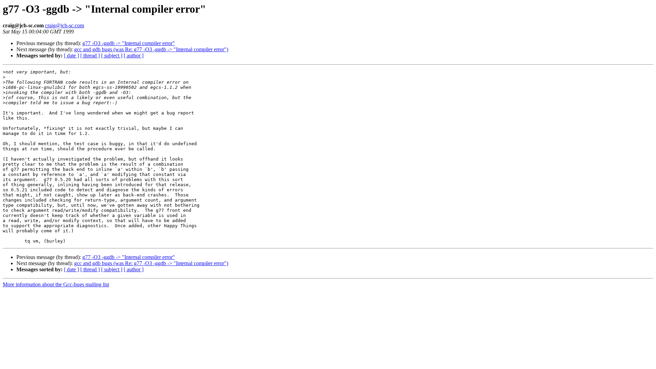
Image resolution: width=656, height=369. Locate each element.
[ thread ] (90, 55)
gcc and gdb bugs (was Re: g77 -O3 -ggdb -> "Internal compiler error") (151, 49)
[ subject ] (111, 55)
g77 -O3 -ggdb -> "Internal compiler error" (128, 43)
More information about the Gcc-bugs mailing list (56, 284)
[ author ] (134, 55)
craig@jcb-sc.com (64, 25)
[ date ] (71, 55)
